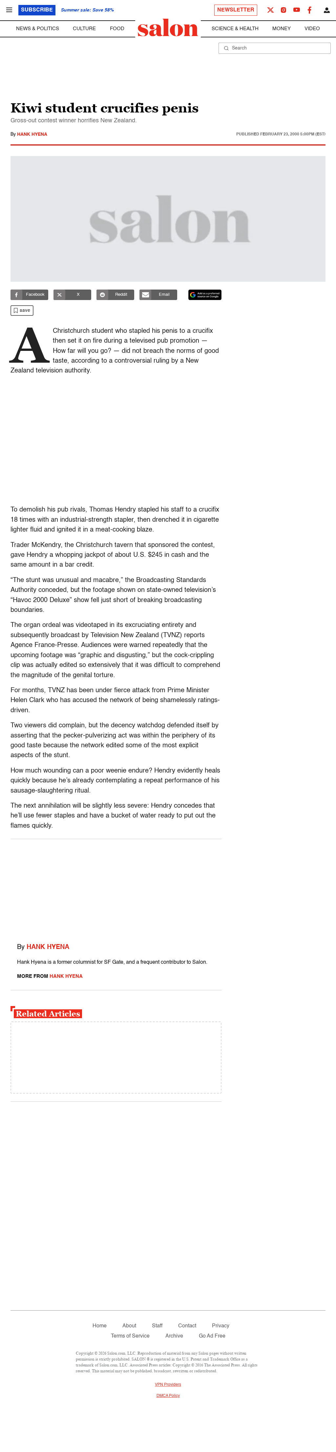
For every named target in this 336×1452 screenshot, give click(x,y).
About (129, 1326)
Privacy (220, 1326)
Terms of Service (130, 1336)
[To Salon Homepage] (168, 27)
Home (100, 1326)
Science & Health (235, 28)
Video (312, 28)
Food (117, 28)
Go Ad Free (212, 1336)
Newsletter (235, 10)
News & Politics (37, 28)
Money (281, 28)
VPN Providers (168, 1385)
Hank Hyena (32, 134)
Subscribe (37, 10)
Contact (187, 1326)
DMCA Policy (168, 1396)
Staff (157, 1326)
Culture (84, 28)
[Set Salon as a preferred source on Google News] (205, 295)
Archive (174, 1336)
